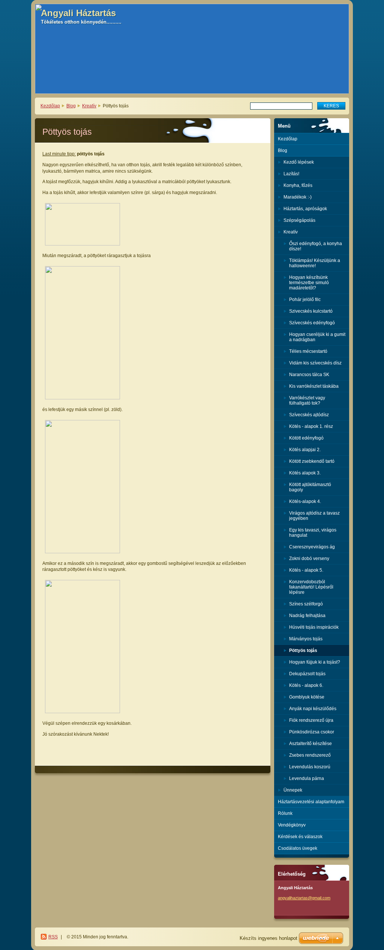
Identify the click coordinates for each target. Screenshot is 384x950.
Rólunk (285, 813)
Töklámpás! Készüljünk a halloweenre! (314, 263)
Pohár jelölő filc (305, 299)
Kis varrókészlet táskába (314, 386)
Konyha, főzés (298, 185)
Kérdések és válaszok (300, 836)
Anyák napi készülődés (312, 708)
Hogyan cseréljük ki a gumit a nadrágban (317, 337)
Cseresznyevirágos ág (312, 547)
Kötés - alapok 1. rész (311, 426)
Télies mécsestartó (308, 351)
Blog (71, 105)
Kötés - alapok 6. (306, 685)
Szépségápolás (299, 220)
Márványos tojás (305, 638)
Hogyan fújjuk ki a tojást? (314, 662)
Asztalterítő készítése (310, 743)
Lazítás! (291, 173)
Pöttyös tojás (303, 650)
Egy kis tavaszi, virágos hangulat (312, 532)
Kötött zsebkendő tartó (311, 461)
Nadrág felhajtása (307, 615)
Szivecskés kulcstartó (311, 311)
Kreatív (89, 105)
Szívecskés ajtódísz (309, 414)
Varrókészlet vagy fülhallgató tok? (307, 400)
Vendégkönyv (292, 825)
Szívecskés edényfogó (312, 322)
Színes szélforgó (306, 604)
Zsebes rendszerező (310, 755)
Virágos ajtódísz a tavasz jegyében (314, 515)
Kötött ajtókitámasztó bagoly (310, 487)
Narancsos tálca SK (309, 374)
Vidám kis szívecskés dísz (315, 363)
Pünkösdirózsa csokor (311, 732)
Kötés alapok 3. (305, 473)
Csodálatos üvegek (297, 848)
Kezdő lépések (299, 162)
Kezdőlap (50, 105)
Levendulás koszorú (309, 766)
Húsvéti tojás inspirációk (314, 627)
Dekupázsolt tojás (307, 673)
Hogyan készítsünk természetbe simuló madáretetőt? (309, 283)
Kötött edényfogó (306, 438)
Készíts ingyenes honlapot (268, 938)
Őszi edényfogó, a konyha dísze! (315, 246)
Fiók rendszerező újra (311, 720)
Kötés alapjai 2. (305, 449)
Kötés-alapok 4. (305, 501)
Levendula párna (306, 778)
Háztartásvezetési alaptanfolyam (311, 801)
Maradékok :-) (298, 197)
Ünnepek (293, 790)
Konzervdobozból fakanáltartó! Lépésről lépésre (311, 587)
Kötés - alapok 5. (306, 570)
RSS (53, 936)
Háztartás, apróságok (305, 208)
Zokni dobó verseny (309, 558)
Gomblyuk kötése (306, 697)
